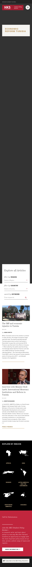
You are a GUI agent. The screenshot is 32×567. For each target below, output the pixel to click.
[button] (16, 280)
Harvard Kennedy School (9, 2)
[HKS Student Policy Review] (12, 7)
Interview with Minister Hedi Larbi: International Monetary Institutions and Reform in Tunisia (15, 391)
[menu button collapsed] (28, 7)
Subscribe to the (16, 561)
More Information (11, 549)
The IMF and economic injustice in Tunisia (12, 324)
